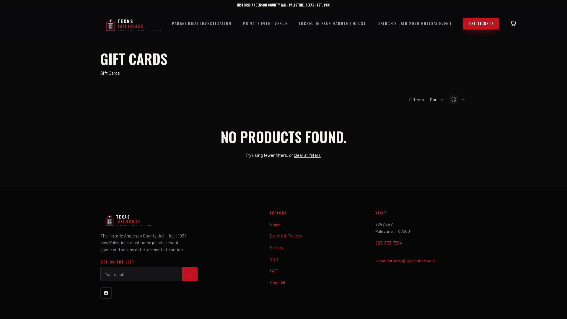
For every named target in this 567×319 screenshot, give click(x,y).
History (276, 247)
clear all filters (307, 155)
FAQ (273, 270)
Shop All (277, 282)
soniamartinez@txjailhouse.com (405, 260)
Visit (274, 259)
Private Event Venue (265, 23)
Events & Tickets (286, 235)
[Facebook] (106, 293)
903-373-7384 (388, 242)
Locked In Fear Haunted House (332, 23)
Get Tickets (481, 23)
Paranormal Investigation (202, 23)
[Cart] (513, 23)
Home (275, 224)
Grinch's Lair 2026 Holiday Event (414, 23)
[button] (437, 99)
